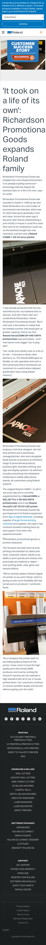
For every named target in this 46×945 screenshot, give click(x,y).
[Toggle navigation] (3, 32)
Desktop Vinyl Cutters (23, 777)
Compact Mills (23, 790)
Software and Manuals (23, 881)
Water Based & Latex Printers (23, 748)
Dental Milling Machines (23, 794)
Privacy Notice (23, 906)
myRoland (23, 873)
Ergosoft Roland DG (23, 848)
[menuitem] (41, 32)
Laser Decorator (23, 806)
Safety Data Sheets (23, 885)
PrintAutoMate (23, 835)
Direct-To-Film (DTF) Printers (23, 752)
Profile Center (23, 889)
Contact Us (23, 922)
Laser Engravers (23, 802)
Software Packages (23, 823)
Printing (23, 732)
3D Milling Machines (23, 785)
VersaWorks (23, 827)
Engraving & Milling (23, 769)
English (6, 930)
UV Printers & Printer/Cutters (23, 744)
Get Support (23, 865)
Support (23, 860)
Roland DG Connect (23, 831)
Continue (23, 24)
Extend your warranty (23, 869)
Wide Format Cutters (23, 781)
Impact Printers (23, 810)
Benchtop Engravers (23, 798)
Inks (23, 756)
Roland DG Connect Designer (23, 839)
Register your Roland (23, 877)
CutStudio (23, 843)
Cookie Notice (23, 910)
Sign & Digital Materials (20, 516)
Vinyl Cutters (23, 773)
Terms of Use (23, 914)
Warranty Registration (23, 918)
